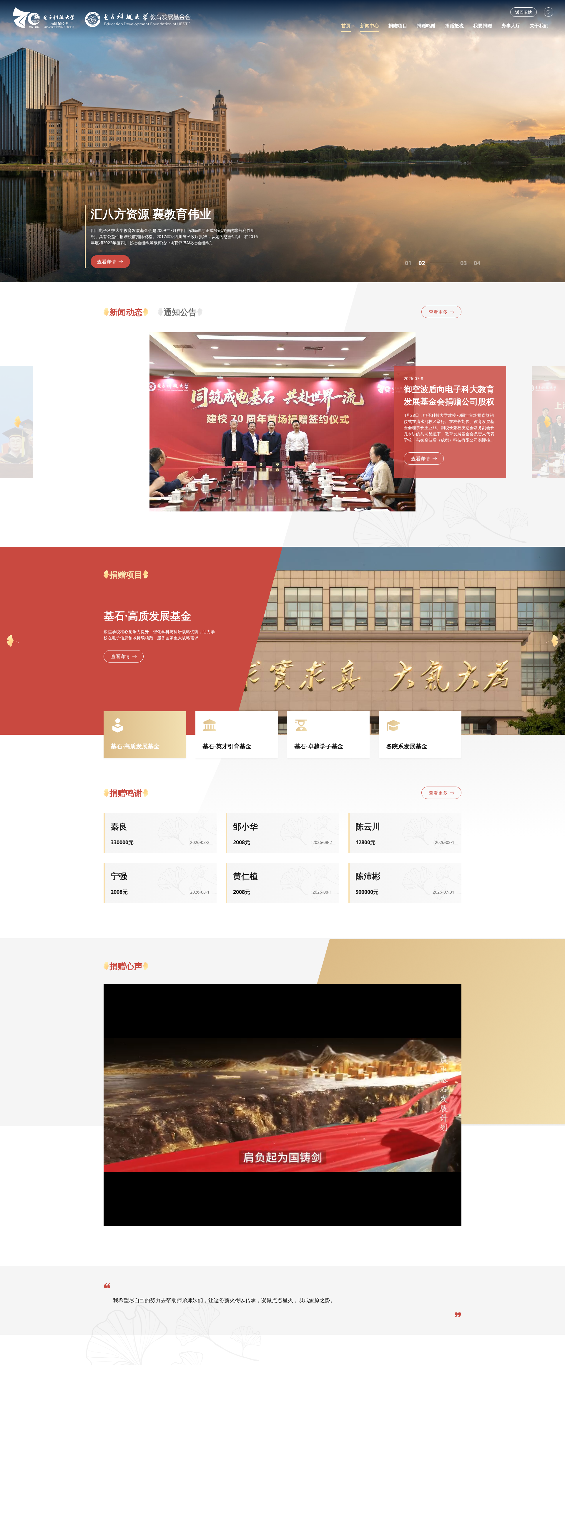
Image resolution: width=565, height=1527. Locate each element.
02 (421, 263)
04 (477, 263)
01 (408, 263)
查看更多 (438, 312)
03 (435, 263)
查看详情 (106, 261)
